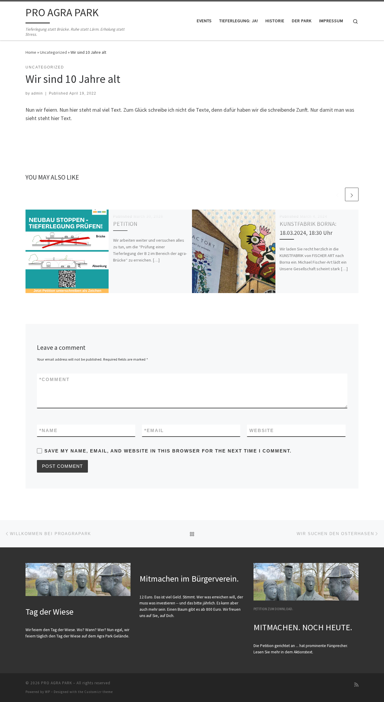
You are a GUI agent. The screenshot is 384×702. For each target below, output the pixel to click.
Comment (54, 379)
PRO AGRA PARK (56, 682)
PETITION (125, 223)
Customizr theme (98, 692)
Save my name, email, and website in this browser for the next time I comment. (168, 450)
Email (154, 430)
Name (48, 430)
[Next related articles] (351, 194)
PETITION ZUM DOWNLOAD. (273, 609)
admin (37, 93)
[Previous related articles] (337, 194)
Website (261, 430)
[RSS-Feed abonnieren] (356, 684)
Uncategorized (53, 52)
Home (31, 52)
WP (47, 692)
